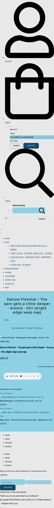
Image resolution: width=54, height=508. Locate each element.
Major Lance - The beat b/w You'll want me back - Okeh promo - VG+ (26, 420)
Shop (7, 242)
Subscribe (8, 487)
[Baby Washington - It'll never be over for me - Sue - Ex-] (22, 397)
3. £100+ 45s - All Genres (20, 265)
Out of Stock (6, 393)
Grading (8, 272)
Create (15, 503)
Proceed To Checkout (34, 328)
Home (7, 238)
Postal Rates (10, 276)
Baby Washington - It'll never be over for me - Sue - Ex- (21, 401)
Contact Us (9, 284)
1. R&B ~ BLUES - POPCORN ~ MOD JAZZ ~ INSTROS (31, 253)
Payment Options (11, 268)
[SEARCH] (42, 210)
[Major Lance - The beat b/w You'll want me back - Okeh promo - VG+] (27, 416)
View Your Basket (18, 328)
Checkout (31, 146)
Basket (17, 146)
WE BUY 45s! (10, 280)
